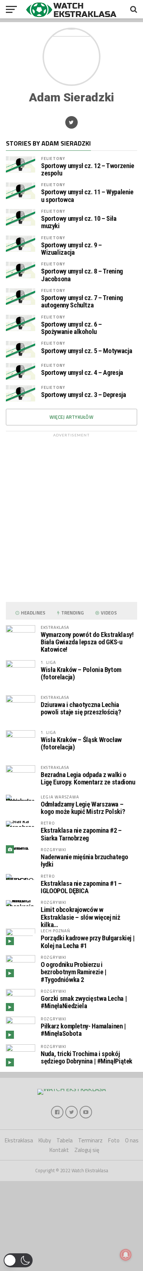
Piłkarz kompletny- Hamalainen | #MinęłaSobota (83, 1029)
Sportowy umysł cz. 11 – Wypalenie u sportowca (87, 195)
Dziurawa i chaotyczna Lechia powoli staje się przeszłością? (81, 708)
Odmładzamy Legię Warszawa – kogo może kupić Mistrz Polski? (83, 807)
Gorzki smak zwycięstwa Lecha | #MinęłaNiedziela (83, 1002)
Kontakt (59, 1150)
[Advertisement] (71, 516)
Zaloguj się (86, 1150)
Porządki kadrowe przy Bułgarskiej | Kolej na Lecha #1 (87, 941)
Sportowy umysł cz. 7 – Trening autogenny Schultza (82, 301)
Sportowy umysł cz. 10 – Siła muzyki (79, 222)
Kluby (44, 1140)
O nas (132, 1140)
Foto (114, 1140)
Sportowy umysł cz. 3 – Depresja (83, 394)
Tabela (64, 1140)
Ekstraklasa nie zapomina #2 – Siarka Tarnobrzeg (81, 834)
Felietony (53, 158)
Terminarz (90, 1140)
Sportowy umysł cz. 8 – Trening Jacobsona (82, 275)
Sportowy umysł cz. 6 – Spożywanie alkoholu (71, 328)
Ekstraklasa (19, 1140)
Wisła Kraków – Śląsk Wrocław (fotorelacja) (81, 743)
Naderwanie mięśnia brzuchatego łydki (84, 860)
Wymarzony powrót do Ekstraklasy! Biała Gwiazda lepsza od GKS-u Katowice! (87, 642)
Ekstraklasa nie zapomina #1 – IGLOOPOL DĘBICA (81, 887)
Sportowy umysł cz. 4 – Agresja (82, 372)
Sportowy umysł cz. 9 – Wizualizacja (71, 248)
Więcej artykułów (72, 417)
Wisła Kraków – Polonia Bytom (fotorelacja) (81, 673)
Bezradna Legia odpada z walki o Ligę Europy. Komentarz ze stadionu (88, 778)
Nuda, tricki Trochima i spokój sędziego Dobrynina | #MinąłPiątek (86, 1057)
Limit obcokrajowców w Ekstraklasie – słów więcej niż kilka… (80, 917)
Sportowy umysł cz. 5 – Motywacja (86, 351)
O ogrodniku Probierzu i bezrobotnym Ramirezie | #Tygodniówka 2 (73, 972)
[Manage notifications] (126, 1255)
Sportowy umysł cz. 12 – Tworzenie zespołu (87, 169)
